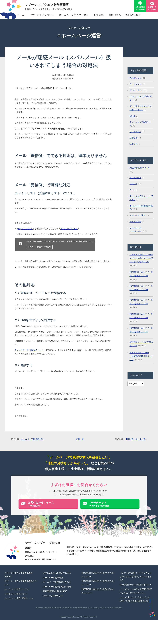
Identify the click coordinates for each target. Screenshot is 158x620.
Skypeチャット (37, 350)
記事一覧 (80, 439)
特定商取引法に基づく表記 (55, 591)
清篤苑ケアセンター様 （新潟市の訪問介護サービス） (141, 356)
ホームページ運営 (137, 215)
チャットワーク (21, 350)
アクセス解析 (135, 178)
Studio (132, 116)
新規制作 (133, 138)
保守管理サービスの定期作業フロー (135, 585)
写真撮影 (133, 144)
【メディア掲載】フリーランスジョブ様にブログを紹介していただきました (141, 258)
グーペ (132, 190)
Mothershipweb (73, 617)
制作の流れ (115, 15)
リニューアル (135, 132)
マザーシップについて (42, 15)
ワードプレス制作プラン (15, 594)
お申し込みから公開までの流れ (57, 573)
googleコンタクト (24, 229)
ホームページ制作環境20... (32, 439)
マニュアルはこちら (69, 229)
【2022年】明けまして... (136, 439)
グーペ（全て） (136, 90)
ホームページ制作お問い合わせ (57, 582)
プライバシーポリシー (53, 596)
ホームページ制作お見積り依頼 (57, 587)
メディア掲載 (135, 222)
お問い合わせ (133, 15)
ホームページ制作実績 (53, 578)
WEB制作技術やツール (139, 168)
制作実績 (99, 15)
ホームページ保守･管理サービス (19, 598)
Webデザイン (135, 78)
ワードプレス (135, 84)
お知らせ (133, 184)
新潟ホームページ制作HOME (45, 608)
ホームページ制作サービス (74, 15)
